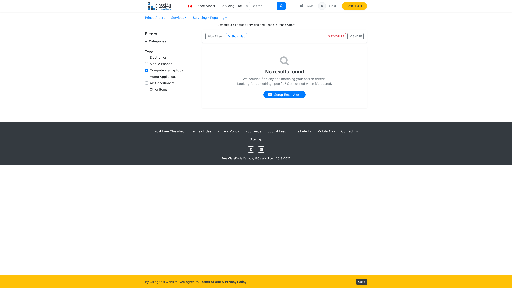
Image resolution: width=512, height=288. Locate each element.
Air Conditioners (162, 83)
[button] (328, 6)
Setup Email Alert (287, 95)
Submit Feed (277, 131)
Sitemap (256, 139)
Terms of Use (201, 131)
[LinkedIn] (261, 149)
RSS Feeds (253, 131)
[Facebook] (251, 149)
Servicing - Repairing (208, 18)
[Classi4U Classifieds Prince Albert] (160, 6)
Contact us (349, 131)
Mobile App (326, 131)
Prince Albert (155, 18)
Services (177, 18)
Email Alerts (302, 131)
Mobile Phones (161, 64)
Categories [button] (155, 41)
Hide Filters (215, 36)
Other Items (158, 89)
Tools (308, 6)
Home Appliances (163, 77)
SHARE (357, 36)
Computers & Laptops (166, 70)
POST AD (355, 6)
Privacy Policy (228, 131)
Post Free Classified (169, 131)
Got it (361, 281)
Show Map (238, 36)
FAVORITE (337, 36)
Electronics (158, 57)
